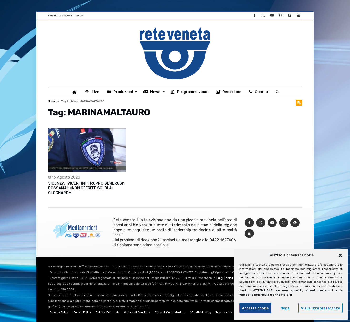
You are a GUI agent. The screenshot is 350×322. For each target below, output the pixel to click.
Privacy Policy (59, 312)
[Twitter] (263, 16)
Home (52, 101)
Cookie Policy (82, 312)
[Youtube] (272, 16)
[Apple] (298, 16)
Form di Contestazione (170, 312)
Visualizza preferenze (320, 308)
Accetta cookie (255, 308)
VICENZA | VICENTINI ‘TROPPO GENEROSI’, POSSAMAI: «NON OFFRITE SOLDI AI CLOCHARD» (86, 188)
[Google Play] (289, 16)
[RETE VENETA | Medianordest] (175, 27)
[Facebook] (254, 16)
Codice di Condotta (137, 312)
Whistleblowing (200, 312)
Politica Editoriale (108, 312)
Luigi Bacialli (225, 278)
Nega (285, 308)
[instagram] (281, 16)
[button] (340, 255)
